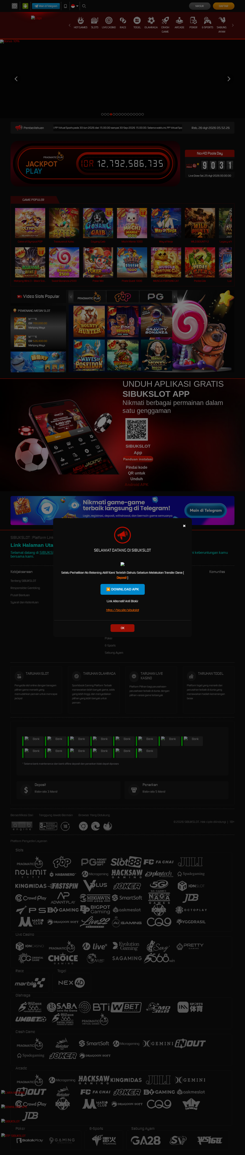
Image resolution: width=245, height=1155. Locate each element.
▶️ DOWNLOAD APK (122, 589)
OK (122, 628)
